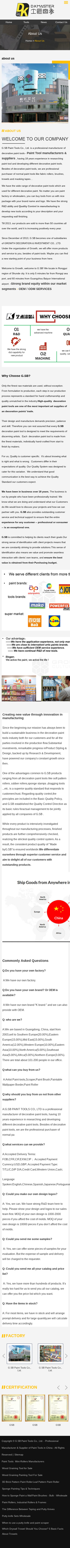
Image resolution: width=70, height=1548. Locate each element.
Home (9, 22)
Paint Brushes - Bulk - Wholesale (49, 1495)
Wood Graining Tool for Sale (17, 1468)
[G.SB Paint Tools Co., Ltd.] (35, 10)
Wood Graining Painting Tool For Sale (22, 1475)
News (44, 22)
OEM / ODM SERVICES (35, 289)
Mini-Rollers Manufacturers (29, 1461)
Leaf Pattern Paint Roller (46, 1482)
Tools (26, 22)
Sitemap (18, 1454)
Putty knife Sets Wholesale (16, 1516)
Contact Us (61, 22)
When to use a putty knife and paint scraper (25, 1522)
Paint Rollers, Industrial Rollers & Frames (24, 1502)
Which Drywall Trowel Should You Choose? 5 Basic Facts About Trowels (32, 1531)
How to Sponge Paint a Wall (17, 1495)
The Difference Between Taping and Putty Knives (28, 1509)
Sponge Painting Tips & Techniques (21, 1488)
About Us (39, 40)
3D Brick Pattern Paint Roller (17, 1482)
